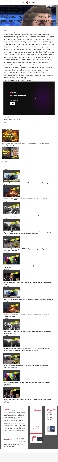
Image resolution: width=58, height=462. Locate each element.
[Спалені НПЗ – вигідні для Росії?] (10, 158)
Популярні (5, 169)
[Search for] (7, 3)
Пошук (34, 436)
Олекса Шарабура (5, 23)
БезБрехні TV (15, 6)
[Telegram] (4, 124)
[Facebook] (3, 124)
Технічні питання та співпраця (49, 417)
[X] (0, 450)
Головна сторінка (6, 6)
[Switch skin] (10, 3)
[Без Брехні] (29, 2)
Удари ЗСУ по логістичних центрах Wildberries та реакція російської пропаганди (28, 183)
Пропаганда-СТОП (12, 9)
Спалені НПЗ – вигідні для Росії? (12, 160)
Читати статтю (7, 120)
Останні (5, 168)
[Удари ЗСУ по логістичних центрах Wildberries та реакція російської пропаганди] (11, 181)
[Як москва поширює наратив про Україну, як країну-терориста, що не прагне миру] (11, 281)
